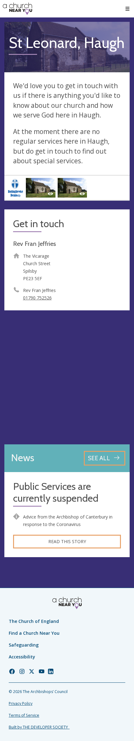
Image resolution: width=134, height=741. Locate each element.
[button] (127, 8)
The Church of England (34, 621)
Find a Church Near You (34, 633)
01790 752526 (37, 298)
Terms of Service (24, 715)
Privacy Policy (20, 703)
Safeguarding (24, 645)
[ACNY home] (17, 9)
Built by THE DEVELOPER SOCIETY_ (39, 727)
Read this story (67, 541)
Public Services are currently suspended (55, 492)
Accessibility (22, 657)
